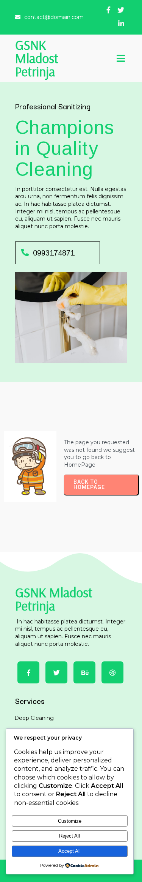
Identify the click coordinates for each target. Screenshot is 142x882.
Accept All (69, 851)
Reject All (69, 836)
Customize (69, 821)
